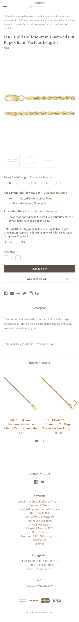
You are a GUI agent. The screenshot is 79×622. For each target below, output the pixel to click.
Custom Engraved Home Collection (39, 509)
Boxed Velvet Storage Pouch (36, 198)
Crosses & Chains (40, 505)
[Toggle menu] (5, 5)
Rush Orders (39, 532)
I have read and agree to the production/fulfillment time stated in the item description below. (41, 219)
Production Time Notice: (31, 211)
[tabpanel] (21, 403)
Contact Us (39, 540)
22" (48, 183)
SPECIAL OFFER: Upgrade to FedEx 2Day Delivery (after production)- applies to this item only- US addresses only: (38, 232)
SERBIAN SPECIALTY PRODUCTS (40, 561)
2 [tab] (42, 441)
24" (60, 183)
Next (75, 402)
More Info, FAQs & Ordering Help (39, 536)
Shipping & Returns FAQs (39, 528)
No (10, 198)
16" (10, 183)
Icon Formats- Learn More (39, 516)
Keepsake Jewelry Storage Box (30, 203)
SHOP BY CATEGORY (39, 568)
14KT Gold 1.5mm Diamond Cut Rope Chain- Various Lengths (58, 424)
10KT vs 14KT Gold (39, 513)
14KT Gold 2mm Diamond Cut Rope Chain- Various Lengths (20, 424)
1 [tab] (36, 441)
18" (23, 183)
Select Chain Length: (28, 177)
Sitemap (39, 543)
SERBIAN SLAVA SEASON (39, 565)
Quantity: (9, 251)
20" (35, 183)
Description (39, 308)
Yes (22, 241)
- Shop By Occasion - (39, 524)
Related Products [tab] (39, 362)
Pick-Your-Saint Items (39, 520)
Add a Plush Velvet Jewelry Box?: (35, 192)
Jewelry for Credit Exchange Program (39, 501)
